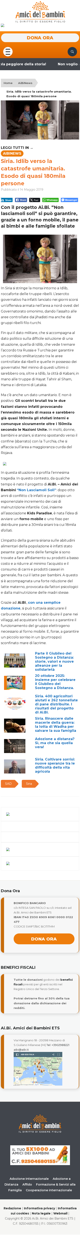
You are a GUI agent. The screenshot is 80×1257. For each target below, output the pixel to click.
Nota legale (41, 1213)
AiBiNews (25, 83)
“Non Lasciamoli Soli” (36, 490)
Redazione (12, 1208)
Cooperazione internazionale (49, 1190)
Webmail (60, 1213)
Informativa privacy (39, 1208)
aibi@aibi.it (21, 1049)
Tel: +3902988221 (58, 1045)
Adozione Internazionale (29, 1179)
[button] (8, 51)
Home (8, 83)
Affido (27, 1184)
